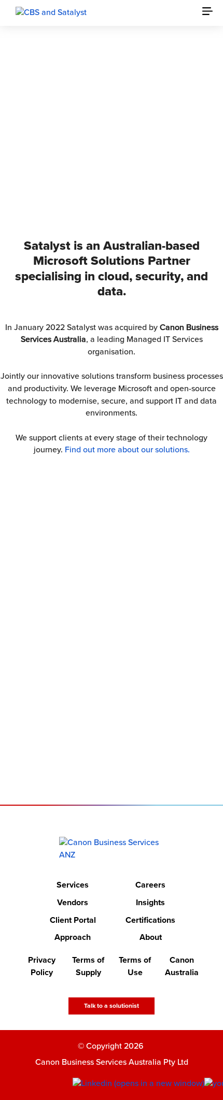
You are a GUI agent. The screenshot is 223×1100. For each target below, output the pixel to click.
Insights (150, 902)
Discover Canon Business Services (104, 173)
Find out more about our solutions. (127, 450)
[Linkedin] (138, 1084)
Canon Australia (182, 966)
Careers (150, 885)
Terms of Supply (88, 966)
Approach (72, 938)
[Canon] (51, 12)
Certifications (150, 920)
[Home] (111, 849)
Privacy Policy (41, 966)
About (151, 938)
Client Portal (73, 920)
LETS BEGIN (105, 737)
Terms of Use (135, 966)
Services (73, 885)
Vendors (72, 902)
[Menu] (212, 13)
